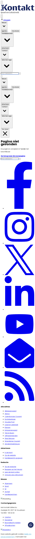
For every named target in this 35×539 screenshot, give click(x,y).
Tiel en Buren (9, 433)
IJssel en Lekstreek (11, 425)
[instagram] (19, 243)
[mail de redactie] (19, 367)
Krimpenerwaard (11, 430)
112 (5, 489)
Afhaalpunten (10, 525)
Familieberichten (11, 494)
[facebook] (19, 208)
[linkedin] (19, 309)
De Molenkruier (10, 419)
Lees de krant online (12, 472)
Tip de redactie (10, 467)
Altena (7, 414)
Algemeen (8, 483)
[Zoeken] (20, 73)
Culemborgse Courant (13, 416)
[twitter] (19, 274)
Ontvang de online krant (14, 475)
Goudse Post (9, 422)
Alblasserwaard (10, 411)
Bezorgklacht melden (13, 523)
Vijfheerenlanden (11, 436)
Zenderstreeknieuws (12, 444)
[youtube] (19, 337)
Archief (7, 492)
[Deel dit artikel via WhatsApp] (30, 525)
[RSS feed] (19, 402)
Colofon (8, 517)
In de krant (9, 452)
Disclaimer (8, 520)
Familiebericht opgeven (13, 458)
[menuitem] (19, 411)
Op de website (10, 455)
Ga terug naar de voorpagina (13, 156)
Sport (7, 486)
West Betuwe (9, 438)
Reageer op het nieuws (13, 469)
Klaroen (7, 427)
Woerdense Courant (12, 441)
